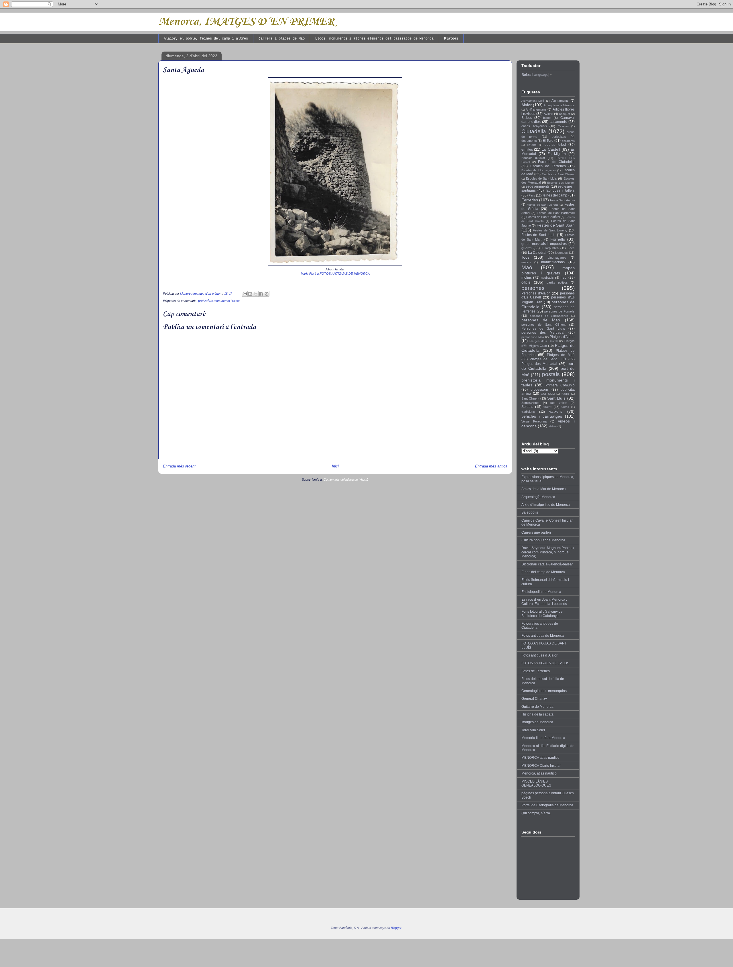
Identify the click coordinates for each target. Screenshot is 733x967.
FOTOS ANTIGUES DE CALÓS (545, 663)
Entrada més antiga (491, 466)
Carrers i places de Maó (282, 39)
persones (533, 288)
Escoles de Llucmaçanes (538, 170)
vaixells (555, 411)
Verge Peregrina (534, 421)
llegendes (561, 252)
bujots (547, 117)
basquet (564, 113)
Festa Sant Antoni (562, 200)
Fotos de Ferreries (535, 671)
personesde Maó (532, 337)
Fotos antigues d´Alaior (539, 655)
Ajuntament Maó (532, 100)
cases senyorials (534, 126)
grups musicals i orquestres (544, 244)
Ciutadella (533, 131)
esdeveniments (537, 186)
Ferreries (529, 200)
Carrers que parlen (536, 532)
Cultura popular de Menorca (543, 540)
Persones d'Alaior (535, 293)
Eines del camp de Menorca (543, 572)
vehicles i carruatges (541, 416)
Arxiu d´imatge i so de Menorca (545, 505)
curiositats (559, 136)
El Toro (548, 141)
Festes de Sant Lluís (538, 235)
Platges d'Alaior (562, 337)
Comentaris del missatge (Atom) (346, 479)
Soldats (527, 407)
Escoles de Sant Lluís (541, 178)
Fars (532, 195)
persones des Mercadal (542, 333)
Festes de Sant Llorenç (543, 204)
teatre (547, 406)
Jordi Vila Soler (533, 730)
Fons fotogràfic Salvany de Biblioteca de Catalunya (542, 614)
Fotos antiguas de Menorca (542, 636)
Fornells (557, 239)
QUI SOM (547, 393)
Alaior (526, 105)
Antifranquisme (536, 109)
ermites (527, 150)
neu (564, 278)
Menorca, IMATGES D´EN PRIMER (246, 21)
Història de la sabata (537, 714)
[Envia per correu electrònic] (245, 294)
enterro (532, 144)
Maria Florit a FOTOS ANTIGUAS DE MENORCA (335, 273)
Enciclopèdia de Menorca (541, 592)
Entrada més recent (179, 466)
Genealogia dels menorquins (544, 691)
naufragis (547, 277)
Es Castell (550, 149)
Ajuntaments (560, 100)
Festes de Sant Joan (555, 225)
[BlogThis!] (250, 294)
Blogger (396, 927)
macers (526, 262)
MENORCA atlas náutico (540, 758)
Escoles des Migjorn (560, 182)
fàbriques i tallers (560, 190)
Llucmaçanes (557, 257)
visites (553, 426)
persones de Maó (540, 320)
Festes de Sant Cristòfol (543, 217)
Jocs (571, 248)
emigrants (568, 140)
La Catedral (537, 253)
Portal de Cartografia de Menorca (547, 805)
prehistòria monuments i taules (219, 300)
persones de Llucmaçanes (549, 315)
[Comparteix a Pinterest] (266, 294)
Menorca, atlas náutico (539, 773)
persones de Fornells (559, 311)
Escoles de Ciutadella (556, 162)
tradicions (528, 411)
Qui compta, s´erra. (536, 813)
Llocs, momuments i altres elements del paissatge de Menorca (374, 39)
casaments (558, 122)
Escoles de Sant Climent (558, 174)
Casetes (563, 126)
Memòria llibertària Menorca (543, 738)
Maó (526, 267)
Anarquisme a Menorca (559, 105)
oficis (526, 282)
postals (551, 374)
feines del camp (555, 195)
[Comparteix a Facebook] (261, 294)
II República (550, 248)
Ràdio (565, 393)
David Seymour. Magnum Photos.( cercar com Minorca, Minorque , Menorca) (547, 552)
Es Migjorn (556, 154)
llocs (525, 257)
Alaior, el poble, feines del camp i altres (206, 39)
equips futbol (555, 145)
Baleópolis (529, 512)
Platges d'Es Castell (543, 341)
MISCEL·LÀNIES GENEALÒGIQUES (536, 783)
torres (565, 406)
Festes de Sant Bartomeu (555, 213)
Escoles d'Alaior (533, 158)
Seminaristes (530, 402)
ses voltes (558, 402)
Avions (548, 113)
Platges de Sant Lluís (548, 359)
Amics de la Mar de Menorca (543, 489)
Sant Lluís (556, 398)
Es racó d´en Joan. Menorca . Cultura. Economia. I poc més (544, 602)
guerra (526, 248)
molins (526, 278)
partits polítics (557, 282)
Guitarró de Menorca (537, 707)
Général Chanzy (534, 699)
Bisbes (526, 118)
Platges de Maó (561, 355)
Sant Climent (530, 398)
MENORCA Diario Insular (541, 766)
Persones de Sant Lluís (543, 329)
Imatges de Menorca (537, 722)
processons (540, 390)
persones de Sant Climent (543, 324)
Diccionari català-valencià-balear (547, 564)
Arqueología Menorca (538, 497)
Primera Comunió (560, 385)
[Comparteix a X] (256, 294)
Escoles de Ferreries (548, 166)
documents (529, 140)
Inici (335, 466)
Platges (451, 39)
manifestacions (553, 262)
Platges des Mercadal (539, 364)
